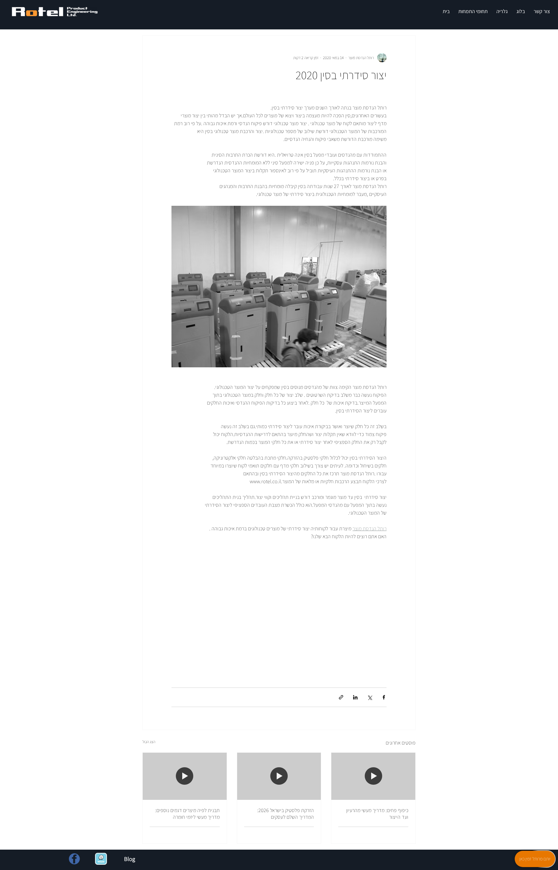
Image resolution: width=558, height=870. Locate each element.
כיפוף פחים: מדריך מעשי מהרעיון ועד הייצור (377, 813)
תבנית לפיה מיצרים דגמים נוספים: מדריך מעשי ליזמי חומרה (187, 813)
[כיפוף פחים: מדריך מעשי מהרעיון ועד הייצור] (373, 776)
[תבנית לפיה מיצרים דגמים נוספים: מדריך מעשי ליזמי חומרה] (185, 776)
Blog (129, 859)
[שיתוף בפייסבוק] (384, 697)
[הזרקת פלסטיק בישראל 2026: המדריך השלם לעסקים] (279, 776)
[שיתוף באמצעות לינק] (341, 697)
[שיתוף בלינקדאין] (355, 697)
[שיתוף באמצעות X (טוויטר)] (369, 697)
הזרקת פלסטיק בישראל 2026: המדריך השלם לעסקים (285, 813)
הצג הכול (148, 741)
